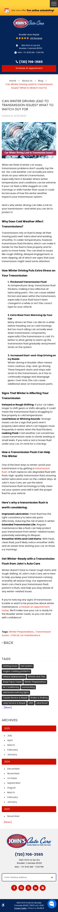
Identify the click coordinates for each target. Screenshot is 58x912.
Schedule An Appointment (29, 68)
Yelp (28, 888)
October (12, 778)
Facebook (14, 888)
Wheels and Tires (36, 677)
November (13, 773)
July (9, 735)
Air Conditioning (11, 687)
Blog (40, 81)
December (13, 769)
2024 (7, 761)
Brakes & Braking (39, 698)
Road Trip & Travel (12, 682)
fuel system (26, 666)
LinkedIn (36, 888)
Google (21, 888)
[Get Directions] (50, 878)
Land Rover (42, 703)
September (14, 783)
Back (8, 643)
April (10, 740)
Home (12, 81)
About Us (27, 81)
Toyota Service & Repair (15, 698)
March (11, 745)
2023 (7, 809)
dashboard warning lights (16, 692)
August (11, 788)
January (12, 754)
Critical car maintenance (25, 635)
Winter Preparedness (21, 632)
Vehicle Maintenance (14, 677)
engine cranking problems (16, 671)
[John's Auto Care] (29, 23)
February (12, 750)
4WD (30, 703)
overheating (28, 687)
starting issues (10, 666)
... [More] (7, 707)
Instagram (43, 888)
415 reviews (36, 38)
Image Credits (20, 908)
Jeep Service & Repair (14, 703)
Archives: (10, 720)
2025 (7, 728)
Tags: (6, 659)
